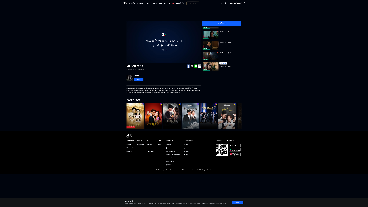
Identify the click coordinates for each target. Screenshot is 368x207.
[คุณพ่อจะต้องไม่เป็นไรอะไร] (135, 116)
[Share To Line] (195, 66)
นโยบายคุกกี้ (169, 158)
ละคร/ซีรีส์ (129, 145)
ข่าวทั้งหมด (149, 145)
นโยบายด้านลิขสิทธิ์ (170, 151)
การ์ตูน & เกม (129, 151)
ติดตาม (138, 79)
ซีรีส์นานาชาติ (130, 148)
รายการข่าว (149, 148)
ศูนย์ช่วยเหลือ (169, 165)
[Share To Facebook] (188, 66)
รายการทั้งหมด (140, 145)
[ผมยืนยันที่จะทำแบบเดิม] (208, 116)
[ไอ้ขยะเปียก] (227, 116)
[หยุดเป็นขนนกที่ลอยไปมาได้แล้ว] (190, 116)
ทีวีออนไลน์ (160, 145)
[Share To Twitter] (192, 66)
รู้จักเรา (167, 148)
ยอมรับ (237, 202)
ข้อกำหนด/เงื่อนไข (170, 161)
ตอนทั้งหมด (221, 23)
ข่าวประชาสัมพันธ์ (151, 151)
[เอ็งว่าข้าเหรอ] (172, 116)
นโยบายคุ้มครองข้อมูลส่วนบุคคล (173, 155)
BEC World (168, 145)
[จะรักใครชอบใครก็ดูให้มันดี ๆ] (153, 116)
